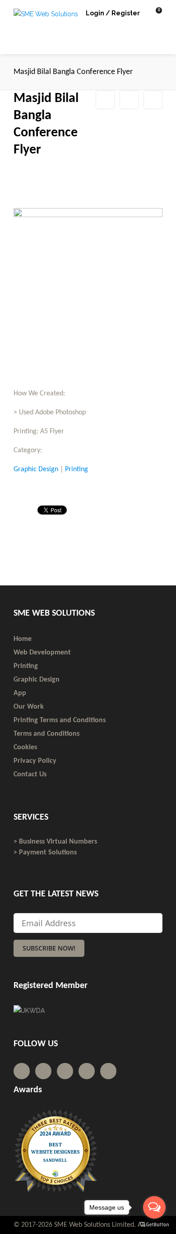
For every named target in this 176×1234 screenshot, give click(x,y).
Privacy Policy (35, 761)
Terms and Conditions (46, 734)
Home (23, 639)
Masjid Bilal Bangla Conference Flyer (129, 99)
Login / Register (113, 13)
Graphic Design (36, 469)
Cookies (25, 747)
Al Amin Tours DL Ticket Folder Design (105, 99)
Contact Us (30, 774)
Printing (76, 469)
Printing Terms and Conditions (60, 720)
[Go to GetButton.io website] (154, 1225)
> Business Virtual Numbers (55, 841)
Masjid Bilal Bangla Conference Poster (153, 99)
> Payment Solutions (45, 852)
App (20, 693)
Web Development (42, 652)
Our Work (29, 706)
